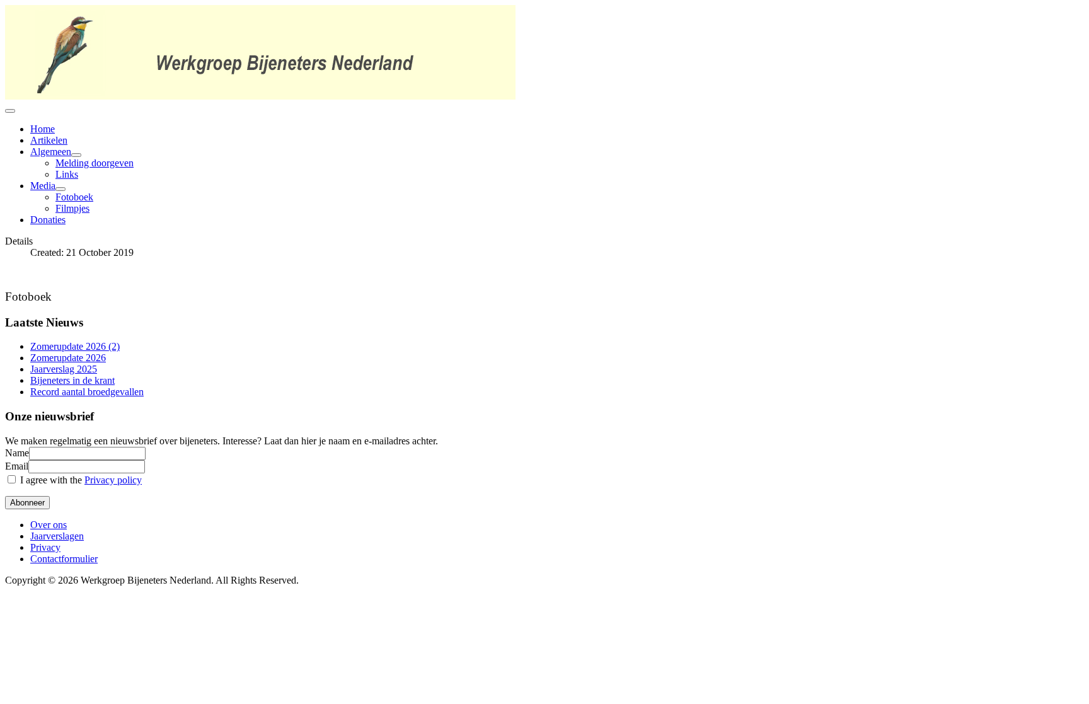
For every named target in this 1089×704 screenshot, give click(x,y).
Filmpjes (72, 208)
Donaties (48, 219)
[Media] (60, 189)
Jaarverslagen (57, 536)
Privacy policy (113, 480)
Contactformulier (64, 558)
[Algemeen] (76, 155)
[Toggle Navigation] (10, 111)
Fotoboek (74, 197)
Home (42, 129)
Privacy (45, 547)
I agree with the (80, 480)
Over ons (48, 524)
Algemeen (50, 151)
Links (66, 174)
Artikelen (48, 140)
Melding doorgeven (94, 163)
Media (42, 185)
